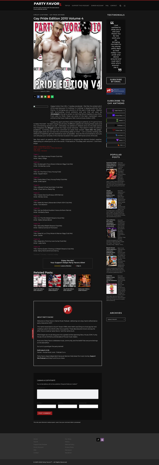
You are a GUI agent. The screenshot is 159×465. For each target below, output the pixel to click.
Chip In (78, 266)
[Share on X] (35, 96)
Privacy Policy (69, 447)
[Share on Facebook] (38, 96)
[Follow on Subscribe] (102, 439)
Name (40, 403)
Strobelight (55, 114)
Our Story (68, 439)
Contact (36, 453)
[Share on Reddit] (48, 96)
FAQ (35, 450)
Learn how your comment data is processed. (68, 422)
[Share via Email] (45, 96)
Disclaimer (68, 453)
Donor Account (38, 447)
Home (36, 439)
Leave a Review (66, 266)
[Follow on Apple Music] (98, 439)
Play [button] (37, 101)
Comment (42, 388)
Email (61, 403)
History (67, 442)
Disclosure (68, 450)
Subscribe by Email (116, 80)
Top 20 (36, 442)
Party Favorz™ (47, 462)
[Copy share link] (41, 96)
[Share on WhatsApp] (52, 96)
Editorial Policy (69, 444)
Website (83, 403)
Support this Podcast (40, 444)
